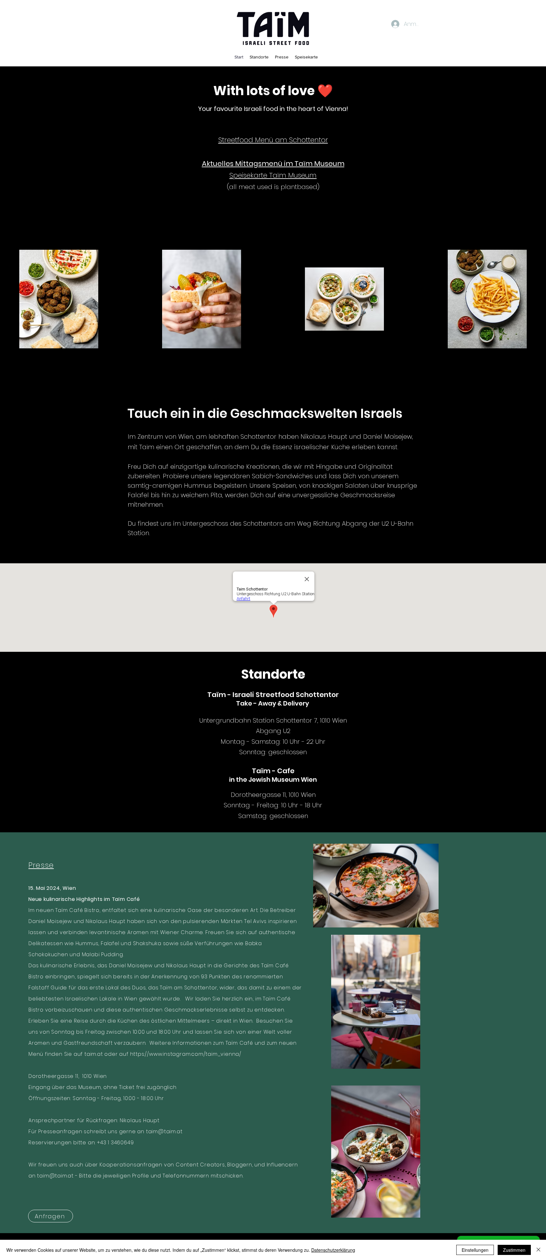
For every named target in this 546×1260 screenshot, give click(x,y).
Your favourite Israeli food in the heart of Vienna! (273, 108)
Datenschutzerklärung (333, 1250)
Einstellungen (475, 1250)
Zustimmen (514, 1250)
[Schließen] (538, 1250)
